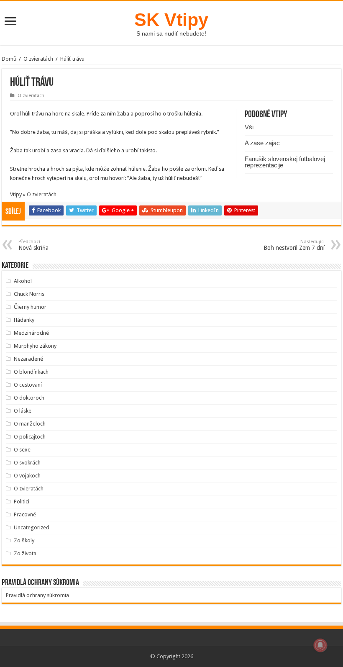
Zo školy (24, 540)
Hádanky (24, 320)
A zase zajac (262, 142)
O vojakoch (27, 475)
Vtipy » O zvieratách (33, 194)
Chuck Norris (29, 294)
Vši (249, 127)
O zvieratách (38, 59)
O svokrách (27, 462)
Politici (21, 501)
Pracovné (25, 514)
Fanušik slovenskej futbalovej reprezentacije (285, 162)
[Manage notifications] (320, 645)
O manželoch (30, 424)
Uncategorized (31, 527)
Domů (9, 59)
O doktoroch (29, 398)
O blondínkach (31, 372)
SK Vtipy (171, 20)
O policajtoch (30, 437)
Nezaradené (28, 359)
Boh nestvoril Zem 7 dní (294, 245)
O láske (22, 411)
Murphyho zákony (35, 346)
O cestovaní (28, 385)
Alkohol (23, 281)
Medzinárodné (31, 333)
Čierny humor (30, 307)
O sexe (22, 449)
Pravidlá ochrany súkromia (37, 595)
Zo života (25, 553)
